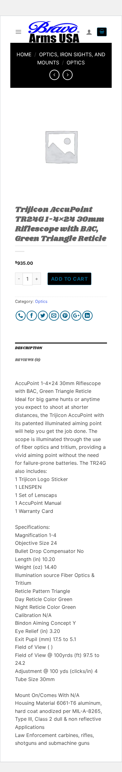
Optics (76, 62)
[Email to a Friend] (54, 316)
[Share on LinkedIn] (87, 316)
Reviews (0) (27, 360)
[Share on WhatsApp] (21, 316)
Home (24, 54)
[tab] (61, 348)
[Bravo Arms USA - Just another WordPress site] (53, 32)
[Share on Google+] (76, 316)
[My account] (89, 32)
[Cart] (102, 32)
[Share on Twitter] (43, 316)
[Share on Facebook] (32, 316)
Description (28, 348)
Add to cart (69, 279)
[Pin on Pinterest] (65, 316)
